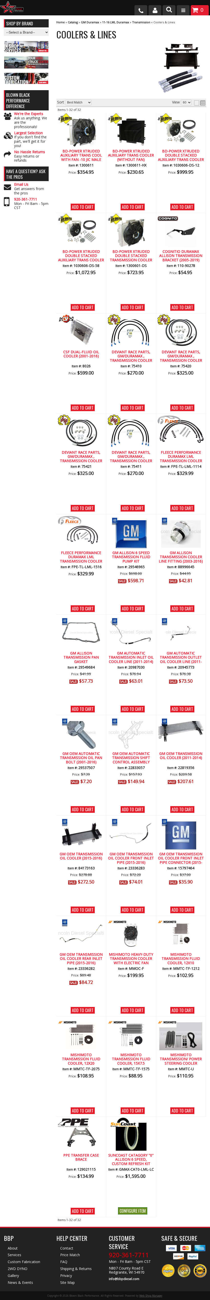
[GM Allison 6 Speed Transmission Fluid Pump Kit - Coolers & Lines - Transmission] (131, 533)
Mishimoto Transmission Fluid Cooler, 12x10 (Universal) (181, 958)
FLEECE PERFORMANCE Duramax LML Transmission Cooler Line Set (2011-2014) (181, 456)
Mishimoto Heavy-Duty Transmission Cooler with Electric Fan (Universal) (131, 958)
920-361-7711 (25, 199)
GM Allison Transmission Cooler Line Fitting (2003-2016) (181, 557)
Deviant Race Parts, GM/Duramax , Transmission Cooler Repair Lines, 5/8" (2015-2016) (81, 456)
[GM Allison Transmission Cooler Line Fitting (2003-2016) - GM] (181, 520)
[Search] (169, 10)
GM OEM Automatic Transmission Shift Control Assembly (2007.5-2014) (131, 758)
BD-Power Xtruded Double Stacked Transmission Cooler (131, 255)
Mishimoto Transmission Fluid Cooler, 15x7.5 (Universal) (131, 1059)
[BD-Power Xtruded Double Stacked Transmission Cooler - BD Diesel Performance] (131, 219)
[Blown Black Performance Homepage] (12, 8)
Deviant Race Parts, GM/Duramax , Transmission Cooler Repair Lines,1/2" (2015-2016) (131, 456)
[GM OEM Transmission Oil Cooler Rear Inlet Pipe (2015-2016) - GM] (81, 922)
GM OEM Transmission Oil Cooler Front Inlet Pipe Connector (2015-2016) (181, 858)
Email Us (21, 184)
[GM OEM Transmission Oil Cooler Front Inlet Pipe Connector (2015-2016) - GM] (181, 821)
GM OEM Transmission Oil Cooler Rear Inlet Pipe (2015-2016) (81, 958)
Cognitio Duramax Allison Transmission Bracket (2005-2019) (180, 255)
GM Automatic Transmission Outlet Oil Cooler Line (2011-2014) (181, 657)
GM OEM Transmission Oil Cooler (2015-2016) (81, 856)
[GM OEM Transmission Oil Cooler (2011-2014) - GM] (181, 721)
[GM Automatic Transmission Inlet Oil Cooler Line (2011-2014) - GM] (131, 621)
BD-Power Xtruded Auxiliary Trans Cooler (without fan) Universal (131, 155)
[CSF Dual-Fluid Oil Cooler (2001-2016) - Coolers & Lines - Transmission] (81, 332)
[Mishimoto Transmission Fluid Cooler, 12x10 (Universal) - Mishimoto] (181, 922)
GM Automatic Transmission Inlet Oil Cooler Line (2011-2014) (131, 657)
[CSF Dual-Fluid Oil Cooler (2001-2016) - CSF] (81, 319)
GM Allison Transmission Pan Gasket (81, 657)
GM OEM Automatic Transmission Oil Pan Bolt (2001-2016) (81, 758)
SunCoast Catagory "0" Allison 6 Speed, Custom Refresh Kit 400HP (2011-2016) (131, 1159)
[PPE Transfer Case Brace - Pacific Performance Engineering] (81, 1123)
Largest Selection (28, 133)
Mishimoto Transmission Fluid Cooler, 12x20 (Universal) (81, 1059)
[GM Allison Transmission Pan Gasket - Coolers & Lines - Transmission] (81, 633)
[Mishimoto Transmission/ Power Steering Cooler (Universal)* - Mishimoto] (181, 1022)
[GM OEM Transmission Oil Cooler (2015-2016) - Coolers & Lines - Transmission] (81, 834)
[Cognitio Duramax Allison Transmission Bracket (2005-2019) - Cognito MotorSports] (181, 219)
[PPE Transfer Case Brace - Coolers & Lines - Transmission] (81, 1135)
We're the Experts (28, 114)
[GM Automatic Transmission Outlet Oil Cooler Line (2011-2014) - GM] (181, 621)
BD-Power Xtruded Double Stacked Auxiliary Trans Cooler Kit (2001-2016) (81, 255)
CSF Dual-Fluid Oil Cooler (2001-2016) (81, 354)
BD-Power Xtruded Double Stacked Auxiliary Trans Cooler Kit (181, 155)
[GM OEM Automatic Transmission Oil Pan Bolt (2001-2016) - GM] (81, 721)
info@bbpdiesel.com (124, 1279)
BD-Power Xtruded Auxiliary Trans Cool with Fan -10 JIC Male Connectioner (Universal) (81, 155)
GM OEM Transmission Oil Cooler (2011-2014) (180, 756)
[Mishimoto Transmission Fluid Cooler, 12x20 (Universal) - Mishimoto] (81, 1022)
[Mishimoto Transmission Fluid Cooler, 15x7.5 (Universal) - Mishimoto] (131, 1022)
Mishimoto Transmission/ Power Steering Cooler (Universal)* (181, 1059)
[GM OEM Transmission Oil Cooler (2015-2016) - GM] (81, 821)
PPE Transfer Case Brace (81, 1157)
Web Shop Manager (150, 1295)
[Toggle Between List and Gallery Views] (199, 103)
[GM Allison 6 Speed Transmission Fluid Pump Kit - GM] (131, 520)
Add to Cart (82, 207)
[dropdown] (183, 10)
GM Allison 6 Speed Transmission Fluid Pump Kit (131, 557)
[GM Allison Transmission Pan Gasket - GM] (81, 621)
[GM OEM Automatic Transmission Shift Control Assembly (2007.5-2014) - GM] (131, 721)
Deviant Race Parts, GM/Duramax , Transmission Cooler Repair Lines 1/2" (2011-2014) (131, 356)
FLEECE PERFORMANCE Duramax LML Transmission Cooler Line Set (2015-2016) (81, 557)
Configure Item (133, 1211)
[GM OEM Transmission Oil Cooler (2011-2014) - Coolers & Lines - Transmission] (181, 730)
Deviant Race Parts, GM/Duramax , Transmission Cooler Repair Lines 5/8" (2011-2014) (181, 356)
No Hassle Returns (29, 152)
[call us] (140, 10)
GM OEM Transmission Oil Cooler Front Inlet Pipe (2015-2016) (131, 858)
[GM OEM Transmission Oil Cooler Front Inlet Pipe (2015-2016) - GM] (131, 821)
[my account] (155, 10)
